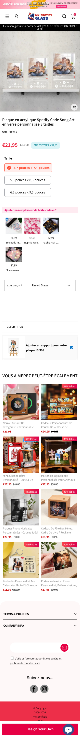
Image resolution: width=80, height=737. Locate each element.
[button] (7, 16)
